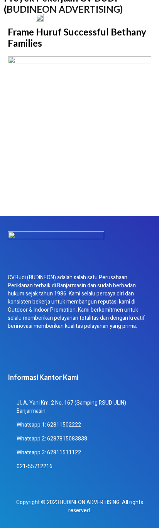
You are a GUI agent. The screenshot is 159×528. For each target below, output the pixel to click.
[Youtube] (62, 353)
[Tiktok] (39, 353)
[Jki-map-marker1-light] (107, 353)
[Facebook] (17, 353)
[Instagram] (84, 353)
